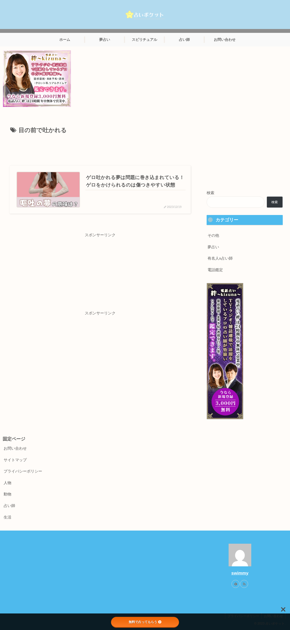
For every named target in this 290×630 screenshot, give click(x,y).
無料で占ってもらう (143, 622)
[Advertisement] (100, 148)
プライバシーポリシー (23, 471)
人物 (7, 483)
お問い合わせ (15, 448)
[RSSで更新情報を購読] (244, 584)
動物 (7, 494)
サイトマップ (15, 460)
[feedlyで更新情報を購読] (235, 584)
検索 (210, 193)
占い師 (9, 506)
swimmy (240, 573)
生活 (7, 517)
